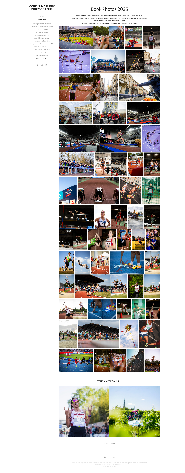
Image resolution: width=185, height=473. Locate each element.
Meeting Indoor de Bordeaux (42, 24)
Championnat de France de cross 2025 (41, 44)
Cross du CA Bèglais (42, 29)
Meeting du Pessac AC (42, 35)
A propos (42, 16)
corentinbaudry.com (109, 466)
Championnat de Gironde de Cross (42, 26)
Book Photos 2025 (42, 58)
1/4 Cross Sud (42, 52)
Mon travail (42, 20)
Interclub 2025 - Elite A (41, 38)
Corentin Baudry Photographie (42, 8)
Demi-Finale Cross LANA (42, 50)
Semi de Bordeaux (42, 55)
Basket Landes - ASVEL (42, 47)
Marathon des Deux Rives (42, 41)
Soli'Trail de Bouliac (42, 32)
